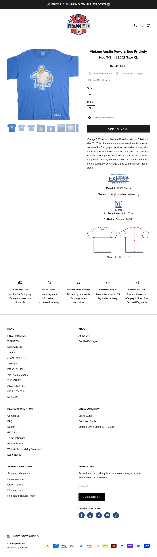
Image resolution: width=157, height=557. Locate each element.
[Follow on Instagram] (90, 515)
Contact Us (13, 416)
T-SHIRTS (13, 341)
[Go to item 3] (31, 127)
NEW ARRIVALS (16, 335)
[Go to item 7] (70, 127)
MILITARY (13, 397)
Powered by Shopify (17, 547)
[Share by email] (129, 257)
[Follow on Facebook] (81, 515)
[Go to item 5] (51, 127)
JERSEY (12, 363)
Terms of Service (16, 438)
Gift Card (12, 432)
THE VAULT (14, 380)
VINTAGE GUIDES (17, 374)
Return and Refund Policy (21, 495)
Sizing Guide (85, 416)
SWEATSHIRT (15, 347)
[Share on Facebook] (115, 257)
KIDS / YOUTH (15, 391)
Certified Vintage (87, 341)
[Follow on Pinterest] (99, 515)
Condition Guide (87, 421)
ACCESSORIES (16, 386)
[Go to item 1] (11, 127)
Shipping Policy (16, 490)
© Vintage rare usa (16, 543)
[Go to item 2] (21, 127)
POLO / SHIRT (15, 369)
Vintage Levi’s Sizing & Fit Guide (96, 427)
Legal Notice (14, 454)
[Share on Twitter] (120, 257)
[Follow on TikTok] (116, 515)
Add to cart (118, 128)
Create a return (15, 479)
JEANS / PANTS (16, 358)
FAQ (9, 421)
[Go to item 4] (41, 127)
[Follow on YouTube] (107, 515)
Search (11, 427)
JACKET (12, 352)
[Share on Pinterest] (124, 257)
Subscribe (91, 497)
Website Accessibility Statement (24, 449)
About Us (83, 335)
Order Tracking (15, 484)
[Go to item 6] (60, 127)
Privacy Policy (15, 443)
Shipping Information (18, 473)
